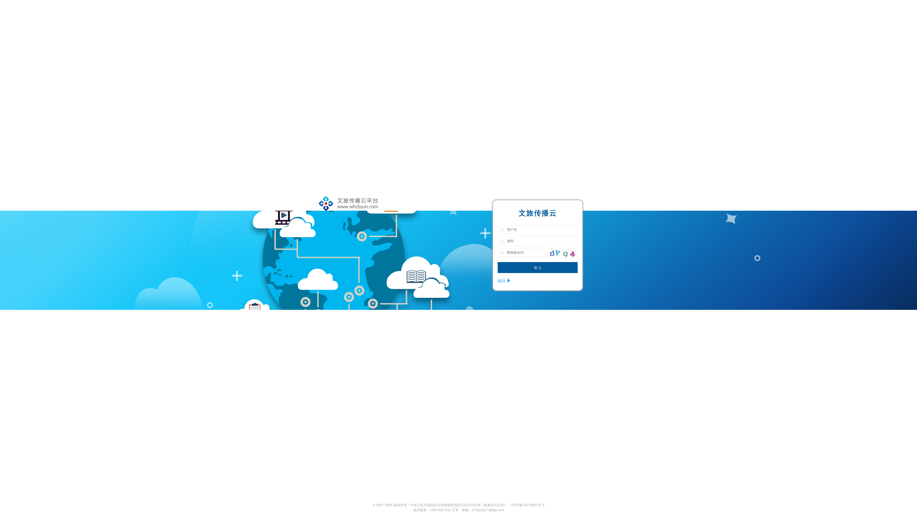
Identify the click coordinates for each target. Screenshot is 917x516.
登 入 (538, 267)
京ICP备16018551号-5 (527, 504)
